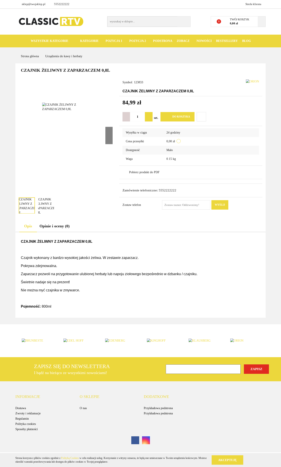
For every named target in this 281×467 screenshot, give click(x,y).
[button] (27, 397)
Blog (246, 41)
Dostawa (20, 408)
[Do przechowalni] (201, 116)
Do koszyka (181, 116)
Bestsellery (227, 41)
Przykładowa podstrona (158, 408)
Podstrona (162, 41)
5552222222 (61, 4)
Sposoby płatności (26, 429)
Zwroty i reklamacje (28, 413)
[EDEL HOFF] (78, 340)
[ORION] (252, 81)
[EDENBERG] (119, 340)
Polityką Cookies (70, 458)
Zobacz (183, 41)
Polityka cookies (25, 424)
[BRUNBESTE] (36, 340)
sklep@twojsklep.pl (33, 4)
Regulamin (22, 418)
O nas (83, 408)
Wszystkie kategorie (49, 41)
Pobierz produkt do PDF (144, 172)
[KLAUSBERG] (203, 340)
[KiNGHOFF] (161, 340)
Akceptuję (227, 460)
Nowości (204, 41)
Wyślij (220, 204)
